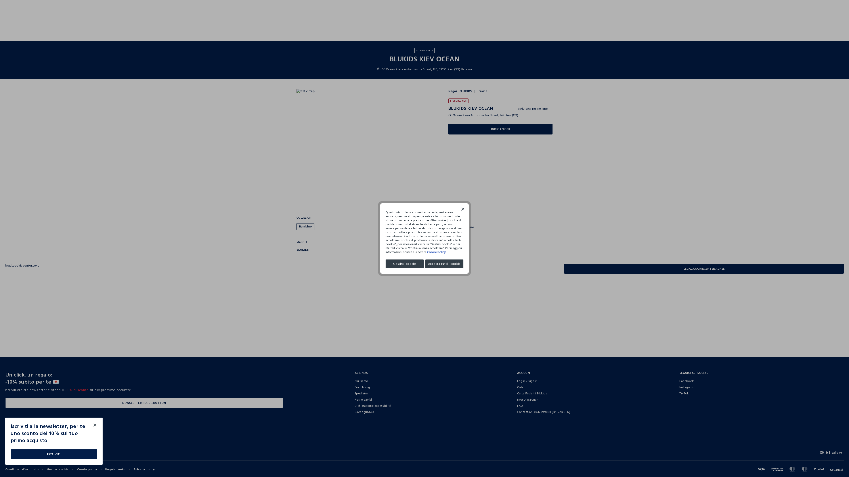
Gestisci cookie (404, 263)
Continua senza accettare (463, 210)
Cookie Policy (436, 252)
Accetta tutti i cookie (444, 263)
